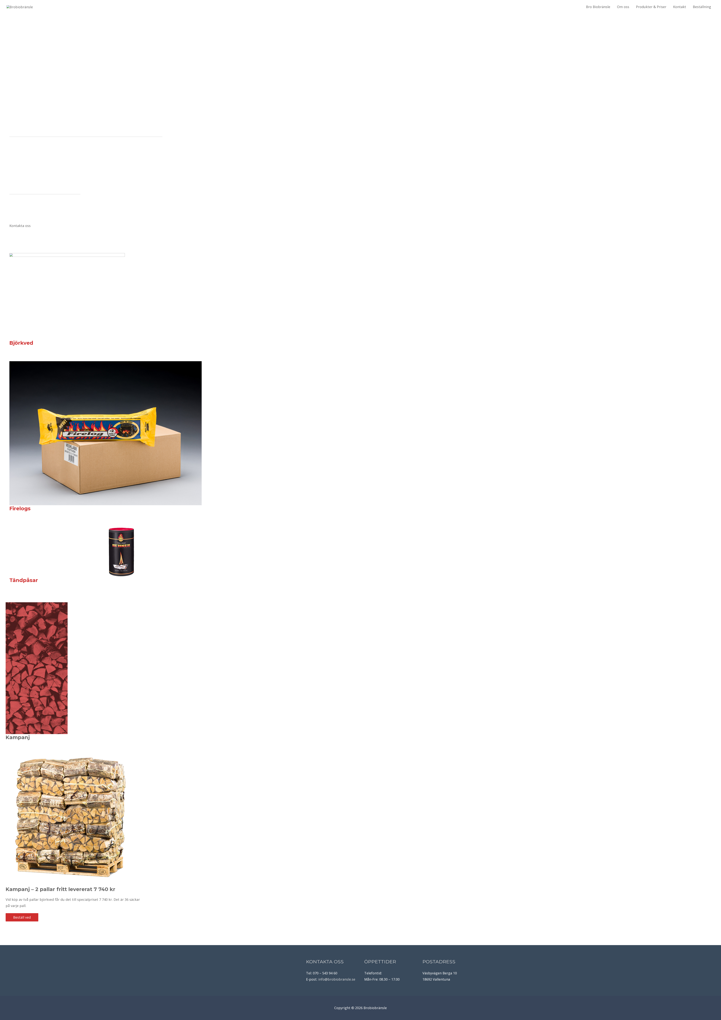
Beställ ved (22, 917)
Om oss (623, 7)
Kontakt (679, 7)
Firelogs (20, 508)
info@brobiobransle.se (336, 979)
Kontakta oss (20, 225)
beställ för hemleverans (37, 24)
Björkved (21, 343)
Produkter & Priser (651, 7)
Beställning (702, 7)
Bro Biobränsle (598, 7)
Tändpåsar (23, 580)
